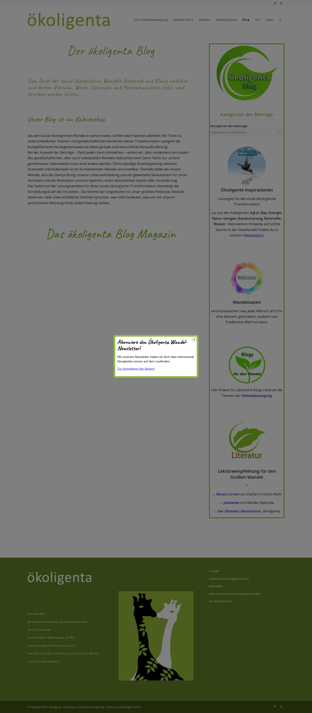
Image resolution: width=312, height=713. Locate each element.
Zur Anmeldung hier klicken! (136, 369)
